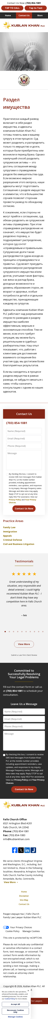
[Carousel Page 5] (22, 632)
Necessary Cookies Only (15, 1011)
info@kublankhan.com (16, 839)
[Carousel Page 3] (13, 632)
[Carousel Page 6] (26, 632)
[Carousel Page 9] (39, 632)
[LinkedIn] (27, 850)
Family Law (9, 527)
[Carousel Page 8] (34, 632)
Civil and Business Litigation (18, 544)
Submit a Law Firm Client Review (24, 655)
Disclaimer (24, 896)
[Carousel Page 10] (43, 632)
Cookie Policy (12, 931)
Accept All (15, 1004)
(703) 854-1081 (20, 831)
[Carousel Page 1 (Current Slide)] (5, 632)
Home (8, 15)
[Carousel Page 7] (30, 632)
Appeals (7, 535)
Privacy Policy (15, 499)
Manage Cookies (31, 931)
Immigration (10, 531)
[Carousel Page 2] (9, 632)
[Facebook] (15, 850)
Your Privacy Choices (21, 927)
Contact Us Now (24, 508)
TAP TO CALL (12, 7)
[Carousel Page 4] (18, 632)
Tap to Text (35, 7)
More (40, 15)
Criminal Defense (12, 539)
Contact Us (24, 15)
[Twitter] (21, 850)
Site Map (24, 900)
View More (24, 644)
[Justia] (33, 850)
